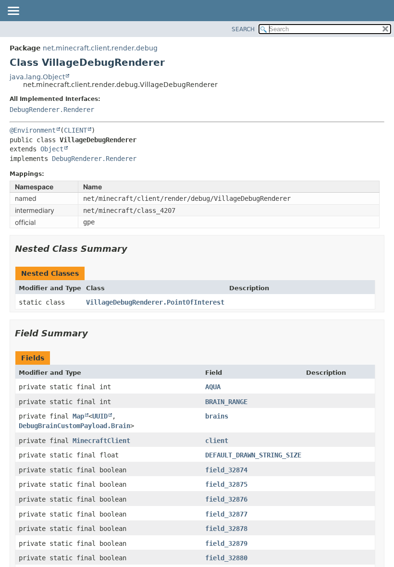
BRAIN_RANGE (226, 402)
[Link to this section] (134, 249)
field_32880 (226, 558)
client (216, 440)
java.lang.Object (37, 77)
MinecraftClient (101, 440)
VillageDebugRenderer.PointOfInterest (155, 302)
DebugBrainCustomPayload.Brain (74, 426)
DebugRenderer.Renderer (52, 109)
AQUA (213, 387)
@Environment (33, 130)
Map (78, 416)
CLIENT (75, 130)
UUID (100, 416)
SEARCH (243, 29)
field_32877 (226, 514)
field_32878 (226, 528)
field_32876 (226, 499)
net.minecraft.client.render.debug (100, 48)
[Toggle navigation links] (13, 11)
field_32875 (226, 484)
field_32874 (226, 470)
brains (216, 416)
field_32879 (226, 543)
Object (51, 149)
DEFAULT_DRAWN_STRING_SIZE (253, 455)
